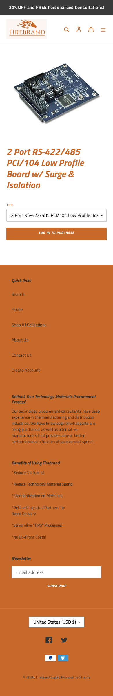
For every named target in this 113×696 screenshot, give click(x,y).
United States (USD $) (54, 621)
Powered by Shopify (75, 677)
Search (18, 294)
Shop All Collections (29, 324)
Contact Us (22, 355)
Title (10, 205)
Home (17, 309)
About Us (20, 339)
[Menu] (103, 29)
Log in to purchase (56, 232)
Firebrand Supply (48, 677)
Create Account (26, 370)
